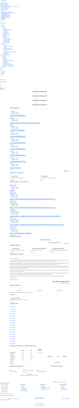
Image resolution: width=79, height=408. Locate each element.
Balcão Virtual (5, 53)
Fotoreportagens (7, 41)
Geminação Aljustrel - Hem (7, 29)
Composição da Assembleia (9, 49)
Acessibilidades (5, 32)
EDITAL (12, 190)
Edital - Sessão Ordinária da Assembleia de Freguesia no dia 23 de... (33, 207)
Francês (2, 73)
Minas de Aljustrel (6, 33)
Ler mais (11, 117)
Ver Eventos (66, 243)
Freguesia (3, 26)
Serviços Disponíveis (6, 54)
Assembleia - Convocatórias (14, 211)
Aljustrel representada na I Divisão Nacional (25, 123)
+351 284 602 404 (4, 9)
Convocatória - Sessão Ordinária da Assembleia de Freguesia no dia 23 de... (35, 216)
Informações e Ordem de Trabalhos (10, 51)
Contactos (3, 66)
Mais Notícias (66, 171)
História (4, 27)
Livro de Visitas (5, 62)
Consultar (12, 179)
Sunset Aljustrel (15, 168)
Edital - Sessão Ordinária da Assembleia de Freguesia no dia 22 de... (33, 199)
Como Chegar (5, 31)
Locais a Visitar (7, 38)
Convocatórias (6, 52)
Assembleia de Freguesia (7, 48)
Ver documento (12, 192)
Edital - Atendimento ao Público (20, 233)
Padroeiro (4, 35)
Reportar (42, 179)
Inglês (2, 74)
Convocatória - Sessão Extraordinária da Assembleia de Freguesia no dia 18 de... (37, 225)
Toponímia (5, 59)
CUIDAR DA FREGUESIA (18, 161)
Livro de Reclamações (6, 63)
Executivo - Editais (13, 186)
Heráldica (4, 28)
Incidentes (5, 58)
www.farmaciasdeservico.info (61, 381)
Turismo (4, 37)
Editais (5, 47)
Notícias (4, 57)
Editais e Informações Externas (8, 60)
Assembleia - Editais (13, 194)
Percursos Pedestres (8, 39)
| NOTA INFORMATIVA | (18, 115)
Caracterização (5, 30)
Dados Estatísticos (6, 42)
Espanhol (3, 72)
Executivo (4, 44)
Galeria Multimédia (6, 40)
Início (2, 25)
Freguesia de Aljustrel (4, 399)
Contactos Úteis (5, 61)
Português (3, 71)
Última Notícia (12, 111)
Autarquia (3, 43)
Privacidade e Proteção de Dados (8, 65)
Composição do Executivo (8, 46)
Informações (3, 55)
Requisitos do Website (65, 398)
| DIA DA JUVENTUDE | (17, 130)
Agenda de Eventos (6, 36)
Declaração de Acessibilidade (8, 64)
